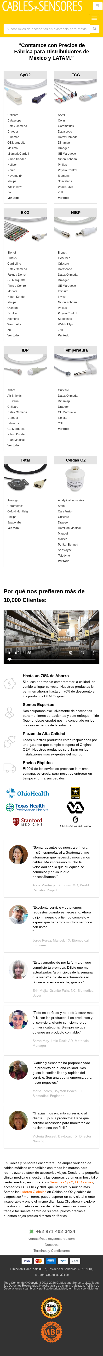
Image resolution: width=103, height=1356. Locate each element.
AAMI (61, 115)
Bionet (11, 252)
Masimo (12, 148)
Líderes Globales (33, 1192)
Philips (11, 181)
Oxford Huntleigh (18, 511)
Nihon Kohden (16, 159)
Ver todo (13, 198)
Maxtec (62, 539)
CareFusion (65, 511)
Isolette (62, 418)
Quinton (12, 308)
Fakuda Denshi (17, 274)
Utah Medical (16, 440)
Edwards (13, 423)
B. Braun (13, 401)
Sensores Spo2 (61, 1182)
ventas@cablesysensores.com (52, 1238)
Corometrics (66, 126)
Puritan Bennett (68, 544)
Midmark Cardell (18, 153)
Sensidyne (65, 550)
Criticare (12, 115)
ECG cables (84, 1182)
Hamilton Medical (69, 528)
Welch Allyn (15, 187)
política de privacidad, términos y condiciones (68, 1288)
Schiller (12, 313)
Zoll (9, 192)
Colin (61, 120)
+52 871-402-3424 (55, 1231)
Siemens (63, 175)
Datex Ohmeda (17, 126)
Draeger (12, 131)
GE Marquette (16, 142)
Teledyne (64, 555)
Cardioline (14, 263)
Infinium (63, 291)
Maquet (63, 533)
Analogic (13, 500)
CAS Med (64, 258)
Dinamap (13, 137)
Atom (61, 506)
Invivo (62, 296)
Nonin (11, 170)
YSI (60, 423)
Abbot (11, 390)
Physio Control (67, 170)
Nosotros (51, 1245)
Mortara (12, 291)
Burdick (12, 258)
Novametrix (14, 175)
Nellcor (12, 164)
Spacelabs (65, 181)
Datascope (14, 120)
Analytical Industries (71, 500)
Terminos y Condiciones (52, 1251)
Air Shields (14, 395)
